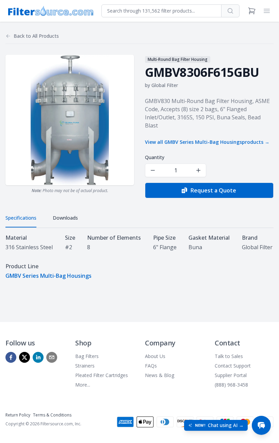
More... (82, 384)
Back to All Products (36, 36)
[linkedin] (38, 357)
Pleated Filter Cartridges (101, 375)
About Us (155, 356)
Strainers (85, 365)
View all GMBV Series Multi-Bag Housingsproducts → (207, 142)
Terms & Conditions (52, 415)
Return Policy (17, 415)
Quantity (154, 157)
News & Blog (159, 375)
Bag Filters (87, 356)
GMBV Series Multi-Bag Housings (48, 275)
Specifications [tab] (20, 218)
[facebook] (10, 357)
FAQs (151, 365)
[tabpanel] (139, 256)
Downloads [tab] (65, 218)
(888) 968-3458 (231, 384)
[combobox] (161, 10)
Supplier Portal (231, 375)
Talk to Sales (229, 356)
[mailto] (51, 357)
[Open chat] (261, 425)
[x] (24, 357)
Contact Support (233, 365)
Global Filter (164, 85)
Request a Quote (213, 190)
